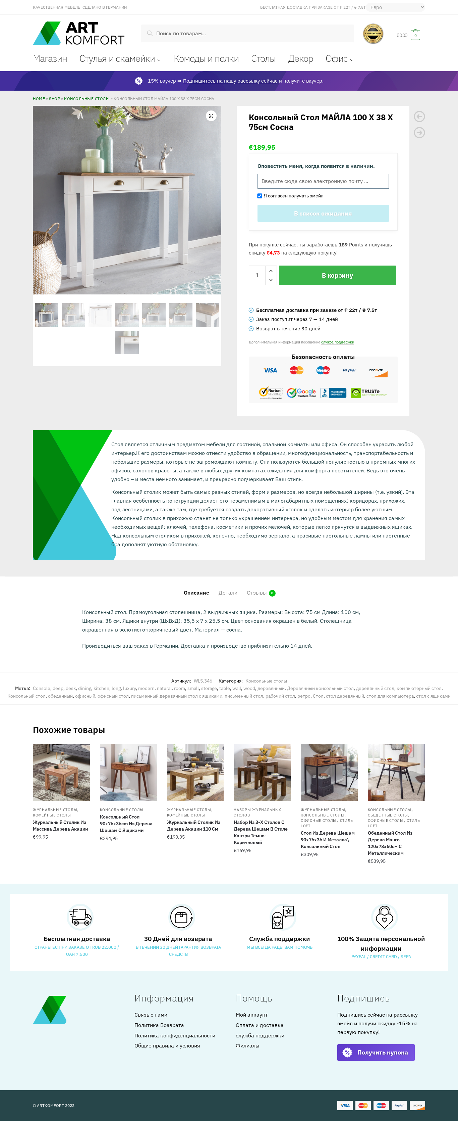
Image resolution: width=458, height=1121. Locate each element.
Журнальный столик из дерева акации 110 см (193, 825)
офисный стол (113, 696)
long (116, 688)
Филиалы (248, 1045)
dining (84, 688)
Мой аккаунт (252, 1014)
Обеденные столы (388, 815)
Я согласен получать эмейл (293, 196)
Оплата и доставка (260, 1025)
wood (249, 688)
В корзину (337, 275)
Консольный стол (26, 696)
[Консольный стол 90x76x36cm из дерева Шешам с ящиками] (128, 772)
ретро (303, 696)
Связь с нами (150, 1014)
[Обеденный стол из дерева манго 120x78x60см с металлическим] (396, 772)
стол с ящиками (433, 696)
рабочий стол (280, 696)
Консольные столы (87, 98)
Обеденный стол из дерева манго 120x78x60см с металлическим (390, 843)
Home (39, 98)
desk (71, 688)
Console (41, 688)
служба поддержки (337, 341)
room (179, 688)
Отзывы (257, 592)
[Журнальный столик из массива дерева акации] (61, 772)
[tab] (196, 587)
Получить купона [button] (382, 1052)
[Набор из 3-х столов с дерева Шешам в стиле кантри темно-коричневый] (262, 772)
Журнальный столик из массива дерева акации (60, 825)
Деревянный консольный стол (320, 688)
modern (146, 688)
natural (164, 688)
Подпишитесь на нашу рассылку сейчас (230, 81)
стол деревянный (345, 696)
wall (236, 688)
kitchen (101, 688)
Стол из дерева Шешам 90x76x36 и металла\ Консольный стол (328, 839)
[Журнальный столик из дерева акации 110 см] (195, 772)
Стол (318, 696)
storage (209, 688)
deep (58, 688)
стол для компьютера (390, 696)
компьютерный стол (419, 688)
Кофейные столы (52, 815)
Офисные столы (319, 820)
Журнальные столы (55, 809)
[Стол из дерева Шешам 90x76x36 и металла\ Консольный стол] (329, 772)
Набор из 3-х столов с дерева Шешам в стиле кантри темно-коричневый (261, 832)
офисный (85, 696)
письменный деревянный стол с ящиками (176, 696)
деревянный (271, 688)
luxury (129, 688)
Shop (54, 98)
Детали (228, 592)
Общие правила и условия (167, 1045)
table (224, 688)
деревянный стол (375, 688)
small (193, 688)
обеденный (60, 696)
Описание (196, 592)
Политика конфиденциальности (174, 1035)
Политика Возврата (159, 1025)
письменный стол (244, 696)
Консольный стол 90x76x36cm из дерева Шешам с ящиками (126, 823)
